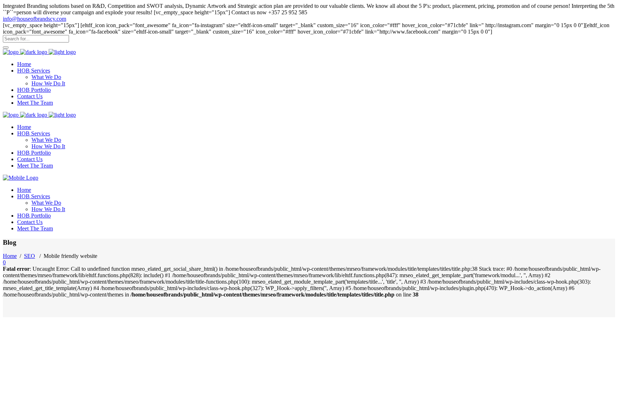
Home (10, 256)
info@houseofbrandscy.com (34, 19)
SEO (29, 256)
